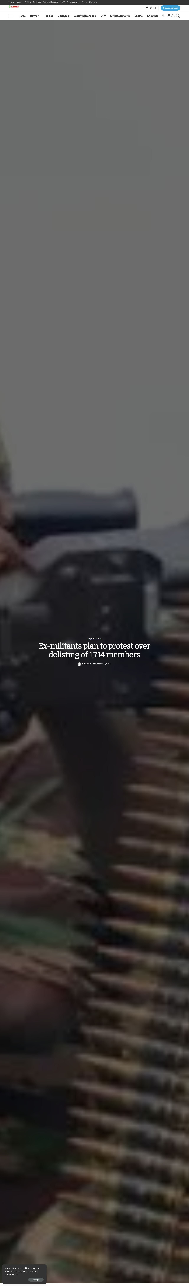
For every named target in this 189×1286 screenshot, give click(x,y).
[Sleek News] (14, 6)
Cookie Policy (11, 1274)
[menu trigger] (12, 15)
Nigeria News (94, 638)
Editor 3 (86, 664)
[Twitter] (151, 8)
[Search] (177, 15)
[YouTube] (154, 8)
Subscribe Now (170, 8)
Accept (36, 1280)
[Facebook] (147, 8)
